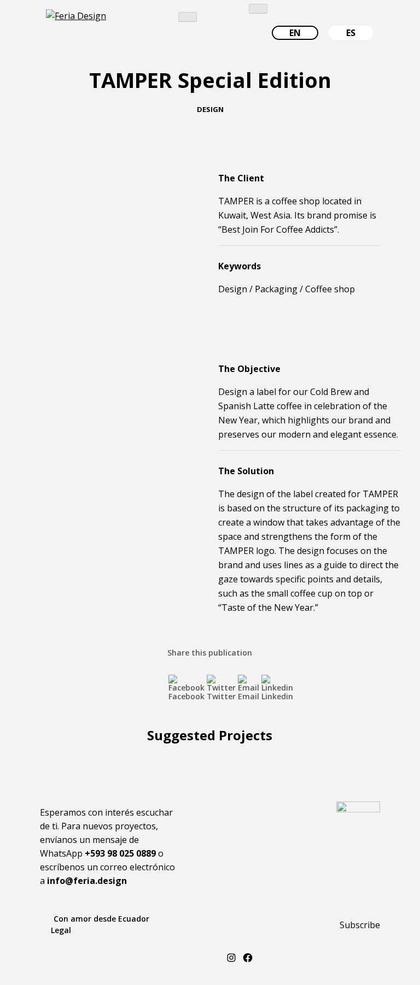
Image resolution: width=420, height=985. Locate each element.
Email (248, 696)
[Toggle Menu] (187, 17)
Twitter (221, 696)
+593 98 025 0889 (120, 853)
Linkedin (277, 696)
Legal (61, 930)
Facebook (186, 696)
